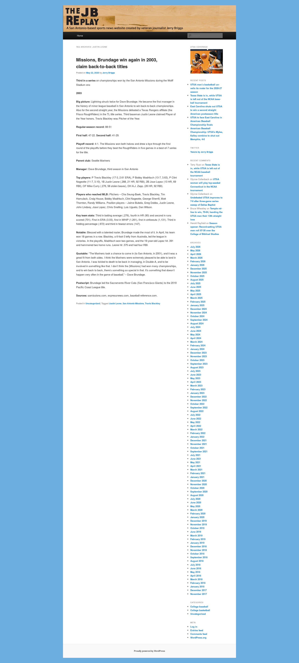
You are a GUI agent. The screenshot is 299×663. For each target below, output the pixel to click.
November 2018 (198, 550)
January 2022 (197, 436)
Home (80, 35)
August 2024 (196, 323)
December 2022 (198, 396)
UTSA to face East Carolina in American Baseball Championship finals (206, 121)
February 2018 (197, 582)
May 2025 (195, 290)
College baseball (199, 606)
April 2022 (195, 425)
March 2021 (196, 469)
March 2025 (196, 297)
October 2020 (197, 488)
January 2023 (197, 393)
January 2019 (197, 542)
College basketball (200, 610)
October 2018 (197, 553)
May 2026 (195, 250)
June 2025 (195, 287)
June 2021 (195, 458)
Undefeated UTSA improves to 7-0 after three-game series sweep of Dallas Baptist (206, 201)
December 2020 (198, 480)
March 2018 (196, 579)
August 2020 (196, 495)
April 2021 (195, 466)
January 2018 (197, 586)
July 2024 (195, 327)
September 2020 (198, 491)
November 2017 (198, 594)
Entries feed (196, 630)
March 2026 (196, 257)
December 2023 (198, 352)
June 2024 (195, 330)
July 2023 (195, 371)
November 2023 (198, 356)
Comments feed (198, 633)
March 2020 (196, 509)
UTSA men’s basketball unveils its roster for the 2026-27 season (206, 88)
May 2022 (195, 422)
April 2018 (195, 575)
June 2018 (195, 568)
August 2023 (196, 367)
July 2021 (195, 455)
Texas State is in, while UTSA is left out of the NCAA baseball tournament (206, 99)
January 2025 (197, 305)
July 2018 (195, 564)
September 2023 (198, 363)
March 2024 (196, 341)
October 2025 (197, 276)
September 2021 (198, 451)
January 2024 (197, 349)
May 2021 (195, 462)
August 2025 (196, 279)
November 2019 (198, 524)
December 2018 (198, 546)
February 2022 (197, 433)
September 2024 (198, 319)
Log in (193, 626)
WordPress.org (198, 637)
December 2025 (198, 268)
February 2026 (197, 261)
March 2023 (196, 385)
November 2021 (198, 444)
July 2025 (195, 283)
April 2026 (195, 254)
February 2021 (197, 473)
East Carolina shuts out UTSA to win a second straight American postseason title (206, 110)
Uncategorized (92, 303)
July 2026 (195, 246)
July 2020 (195, 498)
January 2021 (197, 477)
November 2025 (198, 272)
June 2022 (195, 418)
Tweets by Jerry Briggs (201, 151)
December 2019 (198, 520)
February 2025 (197, 301)
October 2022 (197, 403)
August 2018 (196, 561)
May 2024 (195, 334)
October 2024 (197, 316)
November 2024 (198, 312)
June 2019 (195, 531)
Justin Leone (115, 303)
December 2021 (198, 440)
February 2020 (197, 513)
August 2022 (196, 411)
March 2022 (196, 429)
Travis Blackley (152, 303)
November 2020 (198, 484)
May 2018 (195, 572)
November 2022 (198, 400)
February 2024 (197, 345)
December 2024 (198, 308)
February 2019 (197, 539)
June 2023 (195, 374)
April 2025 (195, 294)
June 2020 (195, 502)
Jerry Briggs (108, 72)
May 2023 (195, 378)
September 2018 (198, 557)
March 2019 (196, 535)
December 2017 (198, 590)
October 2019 (197, 528)
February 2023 (197, 389)
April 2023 (195, 381)
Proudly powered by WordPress (149, 650)
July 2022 (195, 414)
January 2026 (197, 265)
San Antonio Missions (133, 303)
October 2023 (197, 360)
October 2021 (197, 447)
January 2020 (197, 517)
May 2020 (195, 506)
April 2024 (195, 338)
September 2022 (198, 407)
